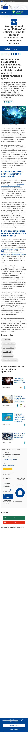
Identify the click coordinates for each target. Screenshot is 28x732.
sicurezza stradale (8, 356)
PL (19, 54)
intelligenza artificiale (8, 348)
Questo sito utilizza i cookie (10, 720)
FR (12, 54)
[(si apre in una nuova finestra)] (6, 6)
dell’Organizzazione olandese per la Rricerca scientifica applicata (13, 254)
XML (15, 517)
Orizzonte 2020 (7, 16)
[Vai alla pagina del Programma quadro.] (14, 22)
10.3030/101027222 (8, 465)
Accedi (14, 6)
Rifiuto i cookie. (14, 729)
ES (9, 54)
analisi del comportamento (10, 360)
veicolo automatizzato (9, 344)
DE (2, 54)
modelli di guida (7, 352)
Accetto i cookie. (14, 725)
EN (5, 54)
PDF (15, 522)
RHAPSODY (6, 340)
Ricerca (21, 6)
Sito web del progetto (10, 460)
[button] (17, 6)
